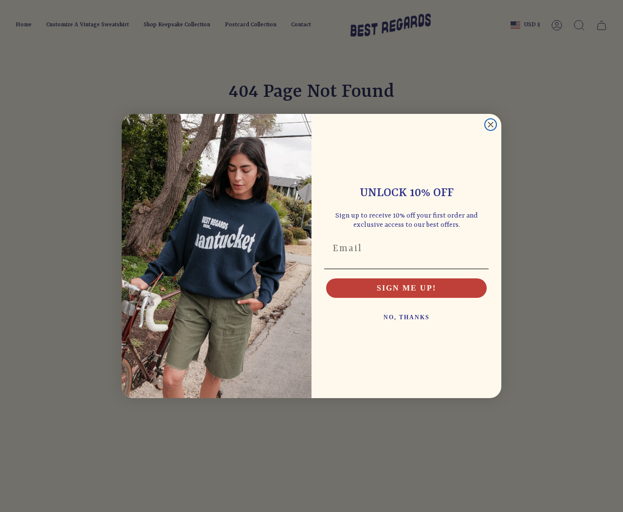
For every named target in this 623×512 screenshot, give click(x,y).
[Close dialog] (490, 124)
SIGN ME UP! (406, 288)
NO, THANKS (407, 317)
